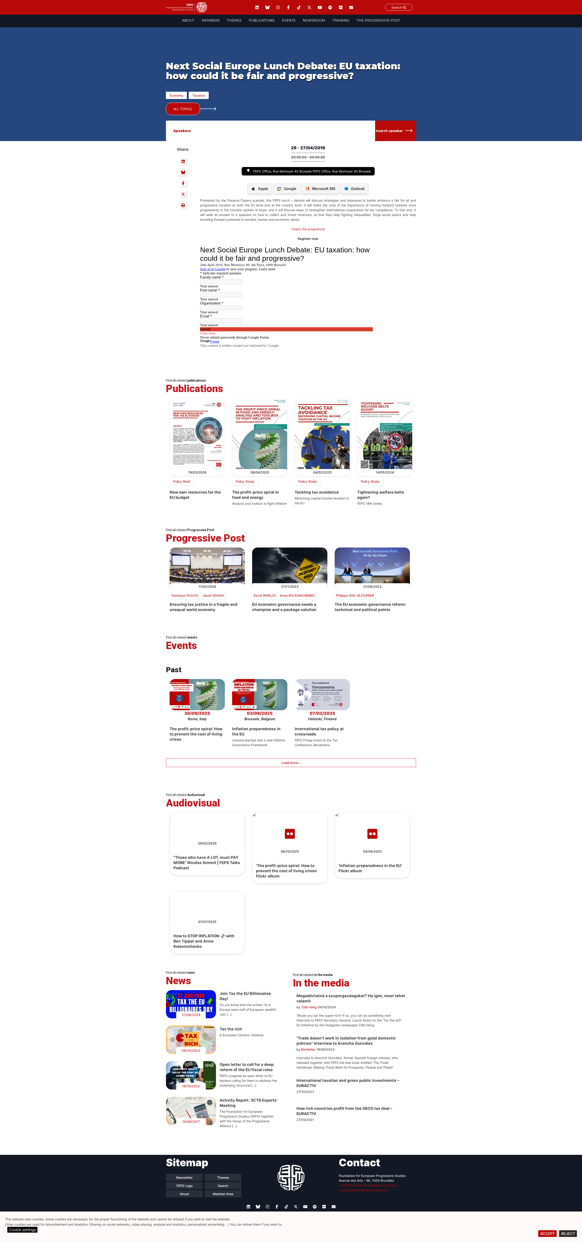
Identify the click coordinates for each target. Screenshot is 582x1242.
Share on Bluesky (183, 172)
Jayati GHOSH (213, 595)
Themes (234, 20)
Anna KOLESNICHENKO (297, 595)
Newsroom (314, 20)
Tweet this (183, 194)
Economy (176, 95)
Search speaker (389, 131)
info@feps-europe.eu (382, 1185)
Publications (262, 20)
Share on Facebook (183, 183)
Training (340, 20)
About (188, 20)
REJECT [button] (568, 1233)
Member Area (223, 1194)
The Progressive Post (378, 20)
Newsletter (184, 1177)
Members (211, 20)
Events (289, 20)
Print (183, 205)
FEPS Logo (184, 1186)
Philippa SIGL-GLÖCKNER (355, 595)
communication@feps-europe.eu (363, 1190)
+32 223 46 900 (351, 1185)
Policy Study (245, 481)
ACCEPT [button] (547, 1233)
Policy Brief (181, 481)
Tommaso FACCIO (184, 595)
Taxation (198, 95)
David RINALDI (264, 595)
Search (397, 7)
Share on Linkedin (183, 161)
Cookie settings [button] (22, 1229)
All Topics (182, 109)
